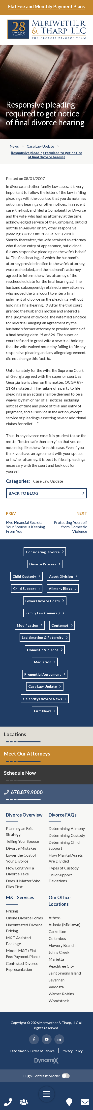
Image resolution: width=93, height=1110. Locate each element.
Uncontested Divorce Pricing (24, 927)
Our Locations (69, 1102)
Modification (27, 625)
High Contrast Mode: (41, 1075)
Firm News (42, 711)
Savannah (56, 979)
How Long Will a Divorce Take (20, 871)
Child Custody (24, 576)
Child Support (24, 588)
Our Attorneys (24, 1102)
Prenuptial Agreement (42, 674)
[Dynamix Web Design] (46, 1061)
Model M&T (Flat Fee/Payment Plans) (23, 953)
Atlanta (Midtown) (64, 924)
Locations (15, 734)
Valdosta (56, 986)
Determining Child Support (64, 845)
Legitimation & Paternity (42, 637)
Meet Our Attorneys (27, 753)
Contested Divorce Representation (22, 966)
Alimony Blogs (60, 588)
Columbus (57, 938)
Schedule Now (85, 1102)
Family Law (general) (43, 613)
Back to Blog (23, 493)
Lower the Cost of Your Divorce (21, 858)
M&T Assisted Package (18, 940)
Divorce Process (42, 564)
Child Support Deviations (60, 877)
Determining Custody (67, 835)
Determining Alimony (67, 828)
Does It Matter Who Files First (23, 883)
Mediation (42, 662)
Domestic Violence (42, 650)
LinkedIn (59, 1039)
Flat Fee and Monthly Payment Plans (46, 6)
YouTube (47, 1039)
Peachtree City (61, 966)
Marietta (56, 959)
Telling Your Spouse (22, 841)
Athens (55, 917)
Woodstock (59, 1000)
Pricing (12, 911)
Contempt (59, 625)
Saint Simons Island (65, 973)
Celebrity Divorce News (42, 699)
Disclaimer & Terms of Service (32, 1051)
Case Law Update (48, 481)
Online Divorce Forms (24, 917)
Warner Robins (61, 993)
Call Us (8, 1102)
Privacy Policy (72, 1051)
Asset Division (61, 576)
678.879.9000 (27, 792)
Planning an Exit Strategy (19, 831)
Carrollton (57, 931)
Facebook (34, 1039)
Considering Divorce (43, 552)
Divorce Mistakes (21, 848)
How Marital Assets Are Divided (66, 858)
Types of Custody (64, 868)
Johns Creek (59, 952)
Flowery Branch (62, 945)
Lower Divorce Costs (42, 601)
